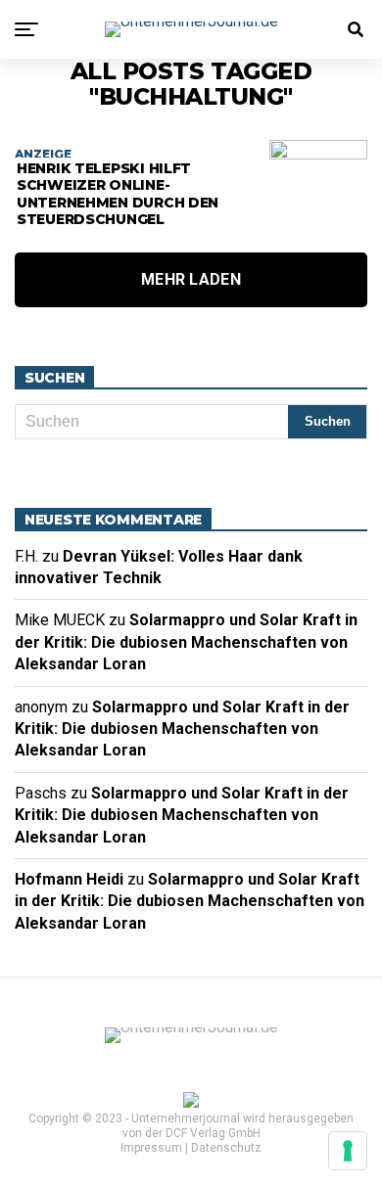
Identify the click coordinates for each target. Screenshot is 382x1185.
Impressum (151, 1148)
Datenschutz (226, 1148)
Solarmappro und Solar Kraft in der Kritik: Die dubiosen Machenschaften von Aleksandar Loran (186, 642)
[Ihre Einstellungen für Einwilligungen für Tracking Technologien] (347, 1150)
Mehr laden (191, 279)
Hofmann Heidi (69, 879)
